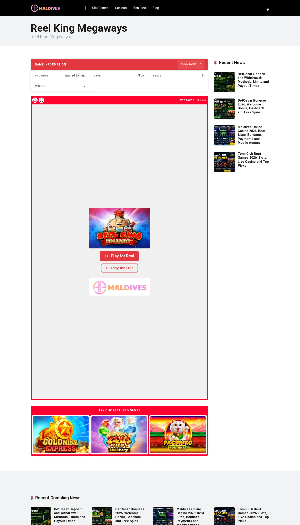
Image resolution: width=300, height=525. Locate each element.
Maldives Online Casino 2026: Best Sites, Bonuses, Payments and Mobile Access (251, 135)
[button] (119, 228)
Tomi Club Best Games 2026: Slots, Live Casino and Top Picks (253, 159)
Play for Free (122, 268)
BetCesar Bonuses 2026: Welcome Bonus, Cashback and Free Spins (252, 106)
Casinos (121, 8)
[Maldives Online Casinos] (46, 6)
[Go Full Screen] (41, 100)
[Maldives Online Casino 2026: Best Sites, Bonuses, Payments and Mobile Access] (224, 144)
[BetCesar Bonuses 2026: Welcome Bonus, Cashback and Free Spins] (224, 118)
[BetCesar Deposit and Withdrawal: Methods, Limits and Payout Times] (224, 91)
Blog (155, 8)
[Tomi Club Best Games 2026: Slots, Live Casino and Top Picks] (224, 171)
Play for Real (122, 256)
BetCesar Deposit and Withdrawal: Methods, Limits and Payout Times (253, 80)
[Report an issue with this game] (35, 100)
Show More (189, 64)
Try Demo (60, 435)
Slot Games (100, 8)
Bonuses (139, 8)
